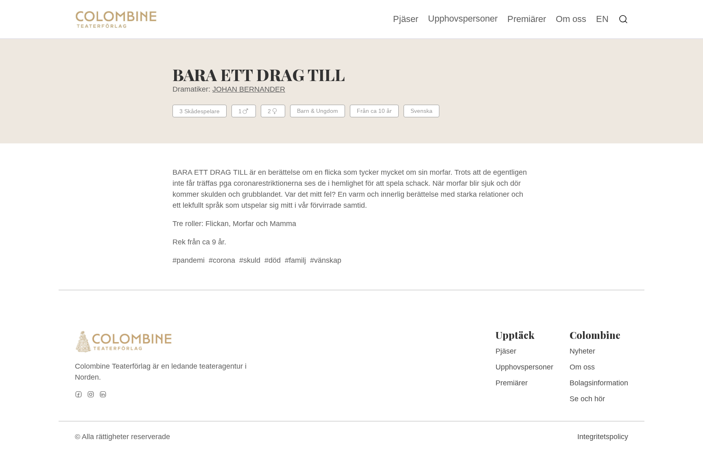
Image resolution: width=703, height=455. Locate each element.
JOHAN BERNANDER (248, 89)
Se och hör (587, 399)
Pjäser (405, 19)
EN (602, 19)
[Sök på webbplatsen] (623, 19)
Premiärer (526, 19)
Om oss (571, 19)
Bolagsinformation (599, 383)
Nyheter (582, 351)
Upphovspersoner (463, 18)
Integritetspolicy (602, 437)
